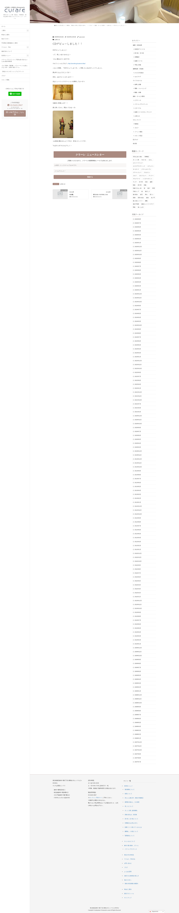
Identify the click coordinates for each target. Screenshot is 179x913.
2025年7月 (138, 266)
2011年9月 (138, 565)
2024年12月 (138, 294)
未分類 (135, 143)
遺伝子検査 (136, 204)
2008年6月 (138, 718)
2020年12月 (138, 416)
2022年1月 (138, 388)
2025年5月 (138, 274)
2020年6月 (138, 435)
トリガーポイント (147, 178)
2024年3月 (138, 321)
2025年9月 (138, 258)
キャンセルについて (129, 841)
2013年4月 (138, 490)
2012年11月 (138, 510)
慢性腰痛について (129, 789)
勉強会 (136, 124)
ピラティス (138, 100)
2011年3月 (138, 589)
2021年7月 (138, 404)
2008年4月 (138, 726)
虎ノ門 (153, 197)
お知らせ (57, 39)
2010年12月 (138, 600)
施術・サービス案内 (139, 96)
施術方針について (6, 51)
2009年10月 (138, 655)
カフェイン (150, 166)
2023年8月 (138, 333)
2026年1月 (138, 242)
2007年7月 (138, 762)
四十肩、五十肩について (131, 818)
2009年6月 (138, 671)
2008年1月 (138, 738)
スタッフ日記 (138, 135)
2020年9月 (138, 427)
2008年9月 (138, 706)
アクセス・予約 (6, 47)
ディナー (151, 175)
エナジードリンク (138, 163)
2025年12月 (138, 246)
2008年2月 (138, 734)
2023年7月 (138, 337)
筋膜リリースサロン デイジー (143, 112)
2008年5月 (138, 722)
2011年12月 (138, 553)
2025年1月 (138, 290)
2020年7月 (138, 431)
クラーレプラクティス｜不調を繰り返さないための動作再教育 (14, 60)
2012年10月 (138, 514)
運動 (146, 201)
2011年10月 (138, 561)
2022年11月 (138, 364)
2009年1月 (138, 691)
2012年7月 (138, 526)
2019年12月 (138, 451)
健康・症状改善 (137, 45)
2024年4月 (138, 317)
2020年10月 (138, 423)
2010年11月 (138, 604)
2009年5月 (138, 675)
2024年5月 (138, 313)
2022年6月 (138, 380)
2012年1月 (138, 549)
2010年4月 (138, 632)
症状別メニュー (6, 55)
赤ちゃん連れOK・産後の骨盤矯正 (134, 798)
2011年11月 (138, 557)
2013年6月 (138, 482)
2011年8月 (138, 569)
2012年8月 (138, 522)
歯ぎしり (147, 191)
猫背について (128, 793)
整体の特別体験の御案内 (131, 883)
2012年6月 (138, 529)
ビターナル (138, 108)
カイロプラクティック (139, 166)
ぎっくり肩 (136, 160)
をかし (150, 160)
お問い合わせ (127, 863)
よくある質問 (127, 871)
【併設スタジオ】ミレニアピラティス (12, 71)
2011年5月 (138, 581)
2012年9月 (138, 518)
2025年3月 (138, 282)
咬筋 (134, 185)
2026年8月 (138, 219)
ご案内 (3, 30)
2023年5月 (138, 345)
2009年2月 (138, 687)
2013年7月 (138, 478)
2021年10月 (138, 400)
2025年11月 (138, 250)
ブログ (3, 75)
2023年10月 (138, 325)
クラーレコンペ (137, 172)
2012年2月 (138, 545)
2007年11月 (138, 746)
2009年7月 (138, 667)
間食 (134, 207)
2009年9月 (138, 659)
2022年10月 (138, 368)
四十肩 (139, 185)
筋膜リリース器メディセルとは (133, 827)
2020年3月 (138, 447)
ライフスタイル (137, 80)
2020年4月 (138, 443)
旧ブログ (135, 139)
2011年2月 (138, 592)
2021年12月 (138, 392)
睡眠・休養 (138, 92)
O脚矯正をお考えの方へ (131, 823)
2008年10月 (138, 703)
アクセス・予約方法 (129, 859)
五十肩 (141, 182)
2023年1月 (138, 356)
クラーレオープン (146, 169)
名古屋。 (71, 194)
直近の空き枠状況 (129, 855)
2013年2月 (138, 498)
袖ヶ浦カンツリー (138, 201)
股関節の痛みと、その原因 (132, 802)
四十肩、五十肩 (139, 53)
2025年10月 (138, 254)
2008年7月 (138, 714)
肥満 (134, 197)
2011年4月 (138, 585)
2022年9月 (138, 372)
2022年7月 (138, 376)
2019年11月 (138, 455)
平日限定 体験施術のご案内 (9, 43)
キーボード (136, 169)
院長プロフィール (129, 893)
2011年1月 (138, 596)
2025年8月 (138, 262)
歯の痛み (135, 194)
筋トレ (152, 194)
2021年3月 (138, 408)
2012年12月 (138, 506)
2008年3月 (138, 730)
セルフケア (138, 76)
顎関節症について (129, 835)
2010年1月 (138, 644)
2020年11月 (138, 419)
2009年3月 (138, 683)
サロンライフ (137, 120)
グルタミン (147, 172)
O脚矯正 (137, 57)
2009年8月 (138, 663)
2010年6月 (138, 624)
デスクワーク (136, 178)
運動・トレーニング (140, 88)
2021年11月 (138, 396)
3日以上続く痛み (137, 156)
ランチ (135, 182)
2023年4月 (138, 349)
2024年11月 (138, 298)
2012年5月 (138, 533)
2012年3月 (138, 541)
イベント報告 (138, 131)
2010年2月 (138, 640)
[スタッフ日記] (60, 194)
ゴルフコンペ (142, 175)
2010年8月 (138, 616)
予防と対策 (138, 65)
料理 (153, 188)
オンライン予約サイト (95, 797)
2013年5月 (138, 486)
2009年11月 (138, 651)
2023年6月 (138, 341)
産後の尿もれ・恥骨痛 (131, 814)
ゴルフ (136, 127)
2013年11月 (138, 463)
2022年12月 (138, 360)
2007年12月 (138, 742)
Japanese (154, 911)
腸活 (147, 197)
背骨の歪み (141, 197)
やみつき (143, 160)
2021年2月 (138, 411)
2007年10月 (138, 750)
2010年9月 (138, 612)
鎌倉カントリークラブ (147, 204)
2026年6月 (138, 227)
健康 (151, 182)
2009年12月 (138, 647)
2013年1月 (138, 502)
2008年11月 (138, 699)
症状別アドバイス (140, 49)
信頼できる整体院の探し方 (131, 875)
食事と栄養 (138, 84)
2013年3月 (138, 494)
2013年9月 (138, 471)
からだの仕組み (139, 72)
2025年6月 (138, 270)
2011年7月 (138, 573)
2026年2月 (138, 238)
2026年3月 (138, 235)
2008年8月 (138, 710)
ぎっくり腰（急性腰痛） (131, 810)
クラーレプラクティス (141, 104)
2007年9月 (138, 754)
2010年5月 (138, 628)
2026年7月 (138, 223)
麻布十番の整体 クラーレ (131, 845)
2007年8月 (138, 758)
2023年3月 (138, 353)
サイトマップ (127, 897)
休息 (146, 182)
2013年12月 (138, 459)
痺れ (146, 194)
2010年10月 (138, 608)
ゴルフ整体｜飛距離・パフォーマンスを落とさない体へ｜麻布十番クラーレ (14, 66)
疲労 (141, 194)
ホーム (3, 26)
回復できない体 (137, 188)
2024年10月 (138, 301)
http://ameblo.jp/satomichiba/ (76, 63)
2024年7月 (138, 309)
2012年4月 (138, 537)
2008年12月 (138, 695)
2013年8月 (138, 474)
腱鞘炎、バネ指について (131, 831)
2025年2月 (138, 286)
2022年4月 (138, 384)
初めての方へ (5, 39)
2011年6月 (138, 577)
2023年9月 (138, 329)
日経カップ (136, 191)
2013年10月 (138, 467)
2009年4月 (138, 679)
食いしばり (141, 207)
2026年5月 (138, 231)
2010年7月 (138, 620)
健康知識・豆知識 (138, 69)
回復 (145, 185)
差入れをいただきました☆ (100, 194)
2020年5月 (138, 439)
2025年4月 (138, 278)
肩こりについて (129, 806)
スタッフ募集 (5, 80)
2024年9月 (138, 305)
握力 (148, 188)
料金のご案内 (5, 34)
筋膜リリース (138, 61)
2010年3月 (138, 636)
